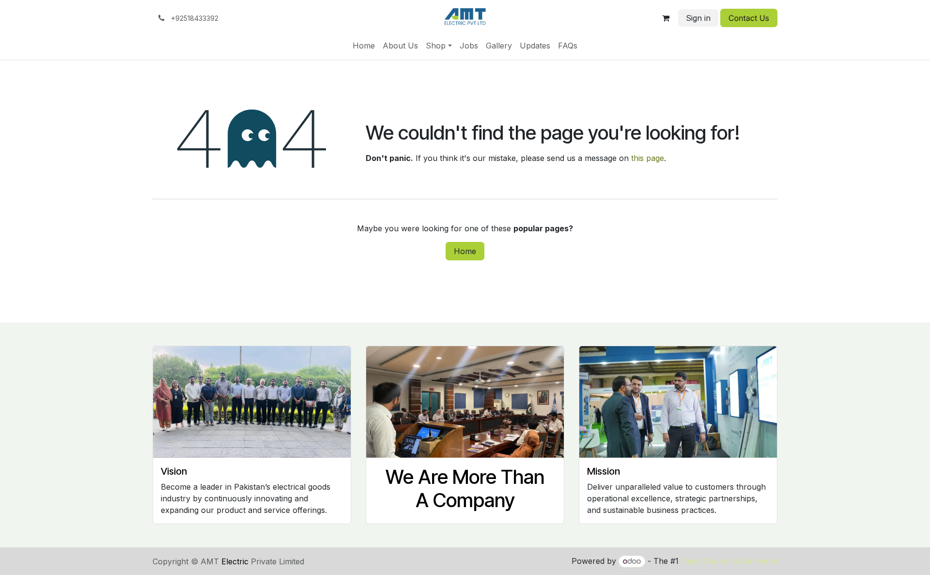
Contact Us (748, 18)
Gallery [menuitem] (499, 45)
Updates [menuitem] (535, 45)
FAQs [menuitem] (567, 45)
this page (647, 158)
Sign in (698, 18)
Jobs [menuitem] (469, 45)
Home (465, 251)
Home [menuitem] (364, 45)
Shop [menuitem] (436, 45)
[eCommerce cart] (666, 18)
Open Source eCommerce (729, 561)
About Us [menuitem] (400, 45)
